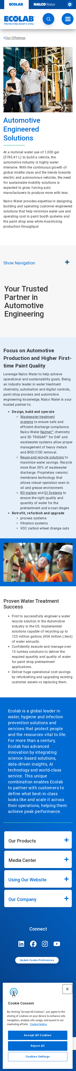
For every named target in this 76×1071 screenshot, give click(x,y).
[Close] (67, 989)
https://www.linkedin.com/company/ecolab (21, 944)
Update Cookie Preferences (37, 960)
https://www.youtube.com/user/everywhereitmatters (57, 944)
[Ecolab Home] (17, 20)
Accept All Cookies (38, 1035)
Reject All (38, 1045)
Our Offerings (15, 38)
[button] (48, 19)
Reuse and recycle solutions (42, 457)
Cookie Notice (38, 1024)
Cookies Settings (38, 1056)
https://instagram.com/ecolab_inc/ (45, 944)
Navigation (19, 262)
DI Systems (53, 493)
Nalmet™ (47, 432)
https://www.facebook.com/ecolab (33, 944)
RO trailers (28, 493)
